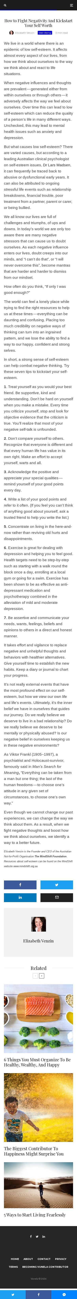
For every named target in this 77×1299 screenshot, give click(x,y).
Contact (44, 1259)
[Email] (56, 897)
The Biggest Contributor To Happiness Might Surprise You (34, 1151)
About (28, 1259)
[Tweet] (56, 884)
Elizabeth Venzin (24, 32)
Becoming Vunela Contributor (45, 1266)
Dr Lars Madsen (56, 165)
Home (15, 1259)
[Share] (20, 884)
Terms (13, 1266)
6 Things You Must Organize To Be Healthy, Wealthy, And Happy (37, 1062)
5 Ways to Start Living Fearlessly (35, 1214)
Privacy (60, 1259)
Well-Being (45, 32)
